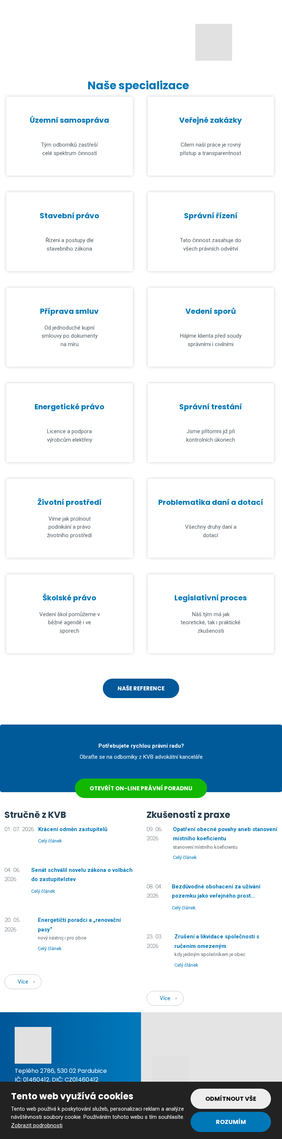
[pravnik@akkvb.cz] (17, 8)
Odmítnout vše (230, 1099)
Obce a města (39, 43)
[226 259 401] (8, 8)
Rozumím (231, 1122)
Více (23, 981)
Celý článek (50, 841)
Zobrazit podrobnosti (36, 1125)
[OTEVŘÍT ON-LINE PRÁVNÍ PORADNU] (141, 773)
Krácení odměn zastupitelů (72, 829)
